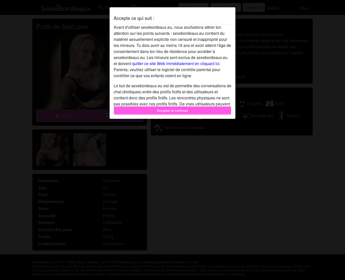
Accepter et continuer (172, 110)
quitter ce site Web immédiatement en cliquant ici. (176, 63)
